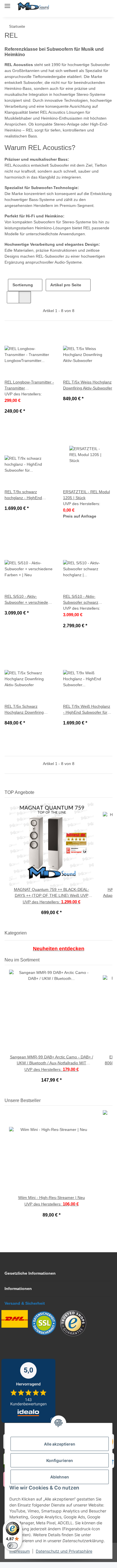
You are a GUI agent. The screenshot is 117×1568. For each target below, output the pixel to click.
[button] (82, 6)
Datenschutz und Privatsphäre (64, 1551)
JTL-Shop (68, 1560)
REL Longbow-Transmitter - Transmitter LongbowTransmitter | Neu (29, 391)
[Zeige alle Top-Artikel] (110, 798)
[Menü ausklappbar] (7, 3)
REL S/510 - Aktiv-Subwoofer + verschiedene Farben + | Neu (28, 605)
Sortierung (22, 291)
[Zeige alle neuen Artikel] (110, 966)
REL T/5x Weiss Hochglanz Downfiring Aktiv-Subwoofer (87, 391)
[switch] (12, 1545)
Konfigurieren (59, 1460)
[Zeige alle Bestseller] (110, 1106)
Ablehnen (59, 1476)
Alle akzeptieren (59, 1444)
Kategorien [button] (18, 939)
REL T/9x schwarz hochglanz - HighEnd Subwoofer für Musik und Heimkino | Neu (29, 501)
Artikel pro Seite (66, 291)
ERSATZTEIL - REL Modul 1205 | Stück (86, 501)
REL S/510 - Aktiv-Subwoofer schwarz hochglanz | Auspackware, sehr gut (84, 605)
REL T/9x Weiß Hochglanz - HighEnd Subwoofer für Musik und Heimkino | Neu (87, 715)
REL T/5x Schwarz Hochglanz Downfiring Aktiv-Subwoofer (25, 715)
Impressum (19, 1551)
